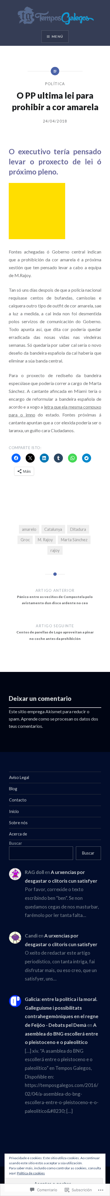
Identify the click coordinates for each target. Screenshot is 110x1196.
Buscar (15, 843)
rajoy (55, 550)
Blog (13, 788)
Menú (57, 36)
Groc (25, 539)
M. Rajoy (45, 539)
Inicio (14, 811)
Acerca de (18, 834)
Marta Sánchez (74, 539)
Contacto (18, 800)
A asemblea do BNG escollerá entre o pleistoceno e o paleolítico (61, 1033)
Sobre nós (18, 822)
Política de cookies (31, 1173)
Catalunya (53, 529)
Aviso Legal (19, 777)
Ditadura (78, 529)
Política (55, 83)
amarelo (29, 529)
